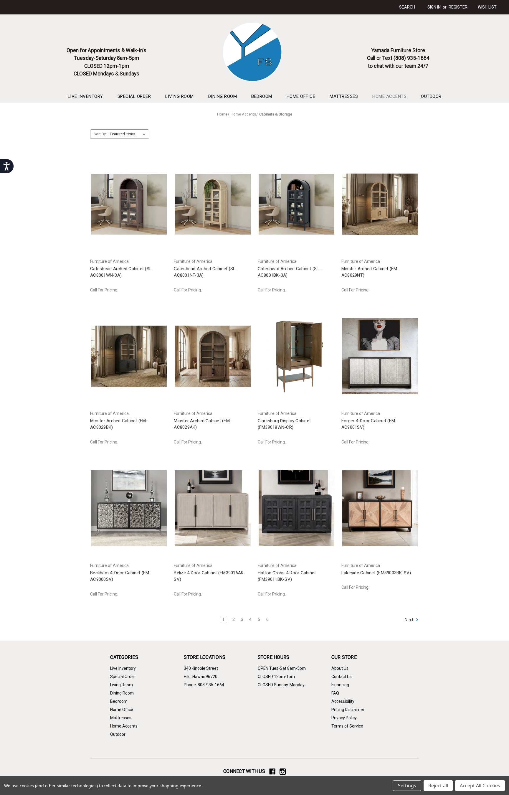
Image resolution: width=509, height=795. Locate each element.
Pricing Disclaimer (347, 709)
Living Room (179, 96)
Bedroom (261, 96)
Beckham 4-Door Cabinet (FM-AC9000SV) (120, 576)
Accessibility (342, 701)
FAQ (335, 693)
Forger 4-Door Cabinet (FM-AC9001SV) (369, 424)
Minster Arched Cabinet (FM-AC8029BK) (119, 424)
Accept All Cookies (480, 785)
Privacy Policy (344, 717)
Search (407, 7)
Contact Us (341, 676)
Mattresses (344, 96)
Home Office (301, 96)
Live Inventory (85, 96)
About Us (339, 668)
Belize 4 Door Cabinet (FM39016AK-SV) (209, 576)
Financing (340, 684)
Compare (127, 209)
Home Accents (389, 96)
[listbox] (129, 134)
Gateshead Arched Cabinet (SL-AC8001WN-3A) (121, 272)
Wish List (487, 7)
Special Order (134, 96)
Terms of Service (347, 726)
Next (409, 619)
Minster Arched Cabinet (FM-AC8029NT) (370, 272)
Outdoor (431, 96)
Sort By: (100, 134)
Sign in (434, 7)
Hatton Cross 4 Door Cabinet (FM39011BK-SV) (287, 576)
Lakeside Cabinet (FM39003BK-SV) (376, 572)
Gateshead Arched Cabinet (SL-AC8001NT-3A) (205, 272)
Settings (407, 785)
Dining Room (222, 96)
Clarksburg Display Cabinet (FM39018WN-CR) (284, 424)
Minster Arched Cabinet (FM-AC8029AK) (203, 424)
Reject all (438, 785)
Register (458, 7)
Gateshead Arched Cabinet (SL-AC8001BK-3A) (289, 272)
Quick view (128, 199)
